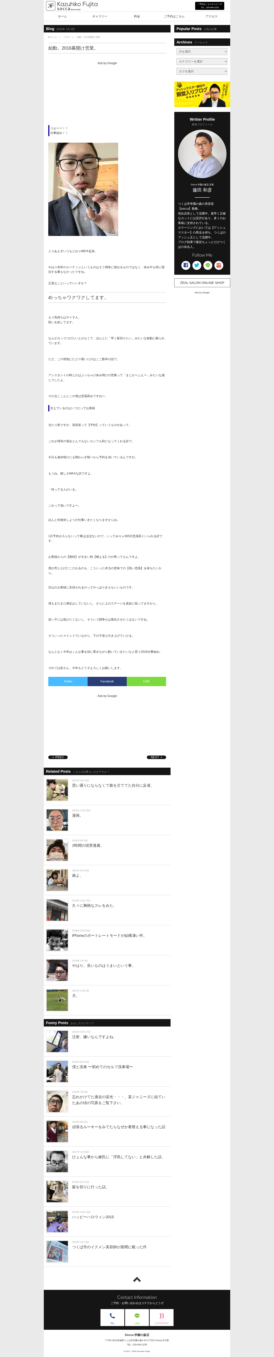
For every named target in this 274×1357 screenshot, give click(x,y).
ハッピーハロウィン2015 (93, 1217)
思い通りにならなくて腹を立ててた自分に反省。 (113, 785)
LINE (146, 681)
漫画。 (77, 815)
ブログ (67, 37)
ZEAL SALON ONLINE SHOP (202, 283)
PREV (59, 757)
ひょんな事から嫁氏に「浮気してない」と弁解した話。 (118, 1157)
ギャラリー (99, 16)
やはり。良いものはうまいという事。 (104, 965)
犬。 (76, 996)
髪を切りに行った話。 (90, 1187)
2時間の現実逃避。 (88, 845)
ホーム (62, 16)
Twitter (68, 681)
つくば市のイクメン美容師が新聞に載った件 (109, 1247)
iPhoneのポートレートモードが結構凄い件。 (109, 935)
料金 (137, 16)
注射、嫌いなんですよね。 (94, 1037)
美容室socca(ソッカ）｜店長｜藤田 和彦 (71, 14)
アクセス (212, 16)
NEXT (155, 757)
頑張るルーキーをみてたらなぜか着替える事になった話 (118, 1127)
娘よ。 (77, 875)
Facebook (107, 681)
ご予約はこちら (174, 16)
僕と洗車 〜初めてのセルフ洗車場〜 (102, 1067)
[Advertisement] (107, 92)
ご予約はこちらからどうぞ (209, 6)
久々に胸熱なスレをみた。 (94, 905)
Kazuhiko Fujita (143, 1351)
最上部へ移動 (137, 1279)
